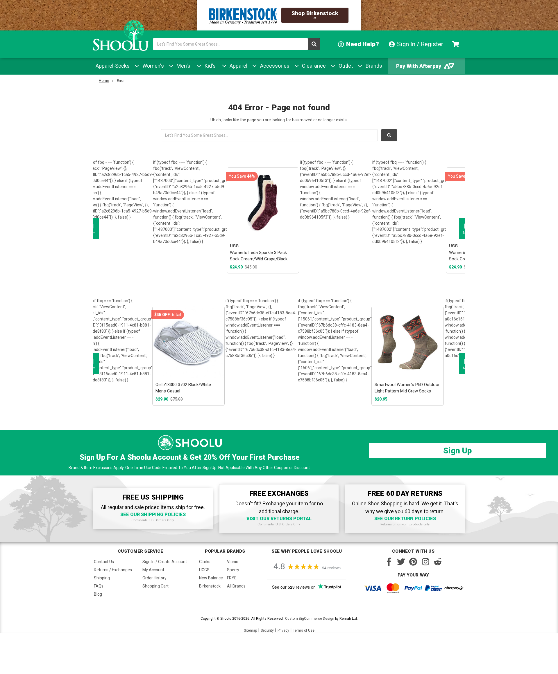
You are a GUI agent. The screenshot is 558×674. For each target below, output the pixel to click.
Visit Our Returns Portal (279, 518)
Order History (154, 578)
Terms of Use (303, 630)
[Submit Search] (314, 44)
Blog (98, 594)
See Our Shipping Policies (153, 514)
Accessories (274, 66)
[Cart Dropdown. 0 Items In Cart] (456, 44)
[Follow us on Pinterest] (413, 562)
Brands (373, 66)
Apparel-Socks (113, 66)
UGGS (204, 569)
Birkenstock (210, 586)
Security (267, 630)
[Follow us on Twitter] (401, 562)
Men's (182, 66)
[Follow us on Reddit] (438, 562)
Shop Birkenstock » (314, 15)
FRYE (232, 578)
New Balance (211, 578)
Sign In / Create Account (164, 561)
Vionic (232, 561)
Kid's (209, 66)
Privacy (283, 630)
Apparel (237, 66)
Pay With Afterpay (418, 66)
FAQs (98, 586)
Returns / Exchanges (113, 569)
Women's (152, 66)
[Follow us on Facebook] (389, 562)
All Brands (236, 586)
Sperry (233, 569)
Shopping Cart (155, 586)
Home (104, 80)
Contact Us (104, 561)
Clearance (313, 66)
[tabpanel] (263, 220)
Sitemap (250, 630)
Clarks (204, 561)
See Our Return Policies (405, 518)
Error (121, 80)
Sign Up (457, 450)
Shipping (102, 578)
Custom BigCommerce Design (309, 619)
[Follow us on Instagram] (425, 562)
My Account (153, 569)
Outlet (345, 66)
